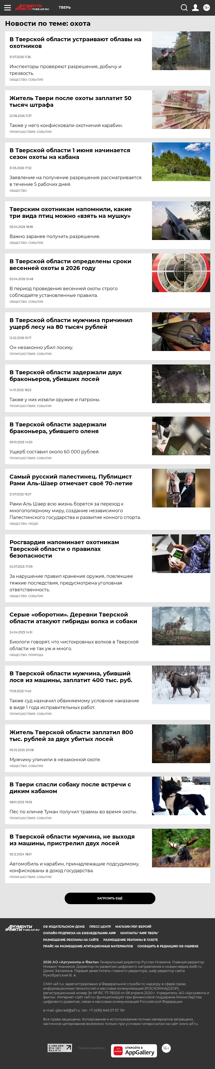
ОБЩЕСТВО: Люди (24, 524)
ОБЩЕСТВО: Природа (26, 655)
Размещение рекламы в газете (130, 940)
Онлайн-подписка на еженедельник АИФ (79, 933)
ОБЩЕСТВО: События (26, 79)
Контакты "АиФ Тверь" (139, 933)
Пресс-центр (100, 927)
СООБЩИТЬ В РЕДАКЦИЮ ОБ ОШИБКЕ (167, 946)
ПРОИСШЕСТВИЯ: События (31, 132)
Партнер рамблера (91, 1048)
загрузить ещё (110, 898)
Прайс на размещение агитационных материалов (88, 946)
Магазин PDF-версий (133, 927)
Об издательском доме (64, 927)
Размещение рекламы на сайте (71, 940)
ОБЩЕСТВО (18, 191)
